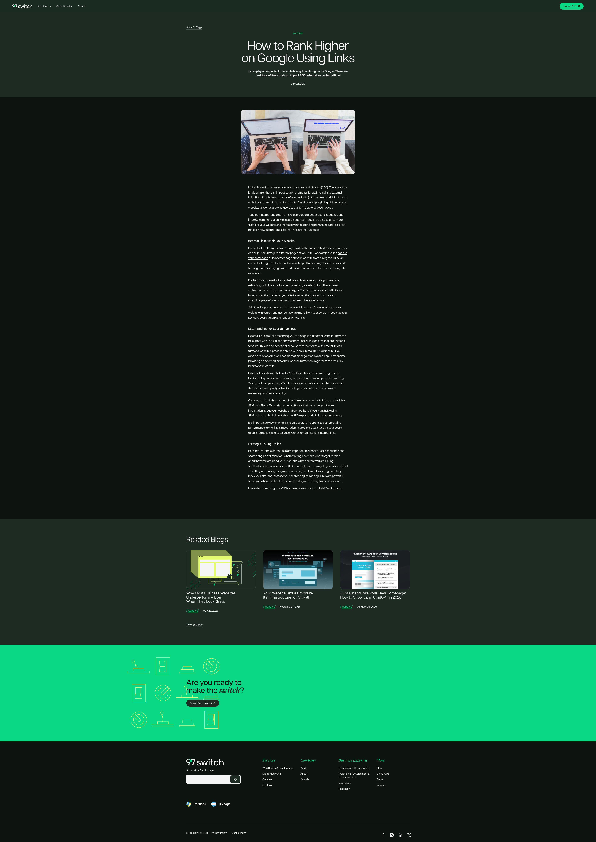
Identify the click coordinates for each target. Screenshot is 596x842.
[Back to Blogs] (194, 27)
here (294, 488)
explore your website (326, 280)
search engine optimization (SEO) (307, 187)
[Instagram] (392, 835)
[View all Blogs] (194, 625)
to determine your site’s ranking (324, 378)
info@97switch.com (329, 488)
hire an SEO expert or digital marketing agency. (313, 415)
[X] (409, 835)
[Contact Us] (572, 6)
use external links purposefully (288, 422)
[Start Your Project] (202, 703)
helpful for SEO (285, 373)
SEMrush (254, 405)
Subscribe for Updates (200, 770)
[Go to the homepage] (205, 762)
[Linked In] (400, 835)
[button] (44, 6)
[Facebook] (383, 835)
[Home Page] (22, 6)
